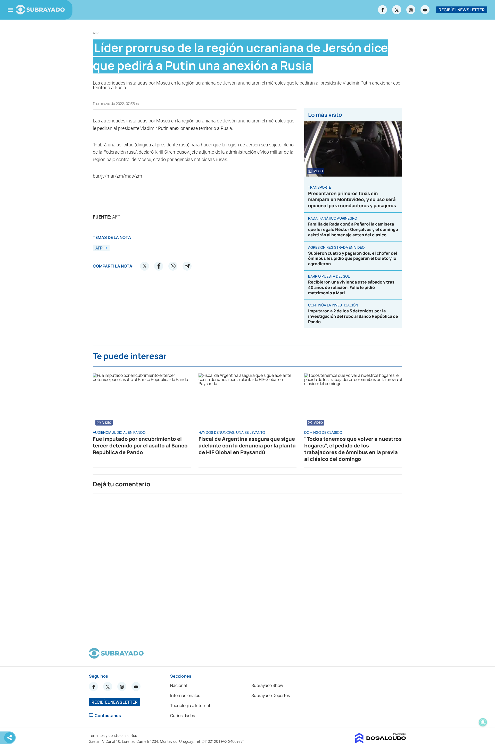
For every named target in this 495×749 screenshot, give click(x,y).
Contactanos (108, 715)
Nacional (178, 685)
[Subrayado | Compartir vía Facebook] (159, 266)
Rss (134, 735)
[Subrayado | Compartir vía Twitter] (145, 266)
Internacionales (185, 695)
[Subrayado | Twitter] (397, 9)
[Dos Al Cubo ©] (380, 742)
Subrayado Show (267, 685)
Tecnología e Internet (190, 705)
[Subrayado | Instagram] (411, 9)
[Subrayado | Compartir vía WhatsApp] (173, 266)
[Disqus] (247, 564)
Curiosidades (182, 715)
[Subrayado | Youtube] (425, 9)
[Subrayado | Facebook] (383, 9)
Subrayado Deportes (270, 695)
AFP (95, 33)
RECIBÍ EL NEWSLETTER (462, 10)
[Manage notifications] (483, 722)
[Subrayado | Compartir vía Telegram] (187, 266)
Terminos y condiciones (109, 735)
